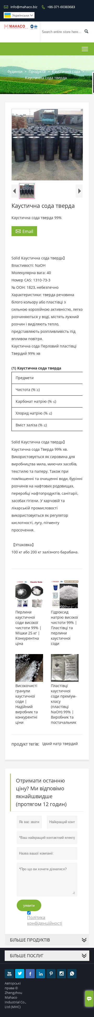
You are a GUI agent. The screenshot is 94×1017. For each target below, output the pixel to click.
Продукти (37, 71)
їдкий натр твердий (60, 743)
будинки (15, 71)
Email (24, 231)
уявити (29, 905)
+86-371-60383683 (61, 6)
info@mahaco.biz (23, 6)
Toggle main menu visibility (85, 49)
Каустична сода (66, 71)
